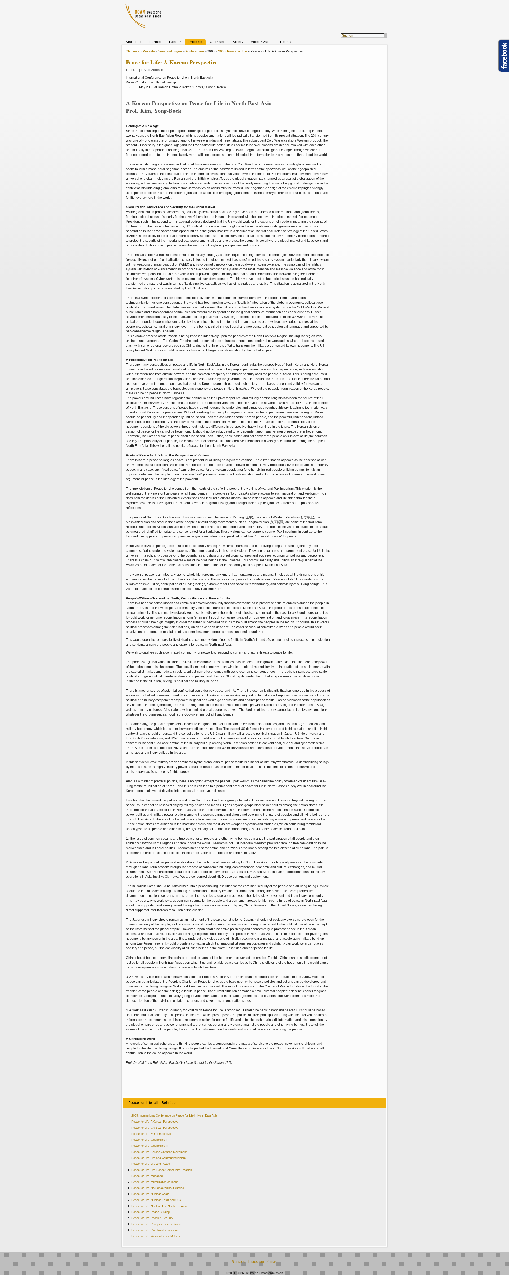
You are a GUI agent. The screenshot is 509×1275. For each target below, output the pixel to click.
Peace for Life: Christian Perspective (154, 1127)
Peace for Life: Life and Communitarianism (158, 1157)
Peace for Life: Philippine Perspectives (156, 1224)
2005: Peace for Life (232, 51)
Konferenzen (194, 51)
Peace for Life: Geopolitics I (149, 1139)
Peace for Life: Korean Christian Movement (159, 1151)
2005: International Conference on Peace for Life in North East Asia (174, 1115)
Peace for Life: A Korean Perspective (154, 1121)
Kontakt (271, 1262)
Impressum (256, 1262)
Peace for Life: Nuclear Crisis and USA (156, 1200)
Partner (155, 42)
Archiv (238, 42)
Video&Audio (262, 42)
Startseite (134, 42)
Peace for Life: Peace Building (150, 1212)
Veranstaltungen (170, 51)
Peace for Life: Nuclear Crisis (150, 1193)
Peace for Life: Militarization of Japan (154, 1182)
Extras (285, 42)
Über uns (217, 42)
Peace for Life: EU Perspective (151, 1133)
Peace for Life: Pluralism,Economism (154, 1230)
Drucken (132, 70)
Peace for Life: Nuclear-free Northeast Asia (159, 1206)
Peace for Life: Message (147, 1175)
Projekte (195, 42)
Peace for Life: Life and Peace (150, 1163)
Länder (175, 42)
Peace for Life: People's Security (152, 1218)
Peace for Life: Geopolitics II (149, 1145)
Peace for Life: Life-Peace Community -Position (161, 1169)
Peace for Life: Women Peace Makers (155, 1236)
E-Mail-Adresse (152, 70)
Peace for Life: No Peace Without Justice (157, 1187)
